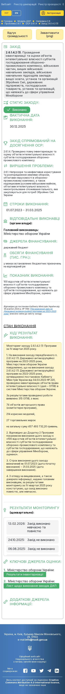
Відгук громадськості (17, 34)
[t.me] (49, 671)
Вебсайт (6, 4)
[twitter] (42, 671)
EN (16, 13)
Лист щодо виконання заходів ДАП (31, 585)
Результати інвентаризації (24, 574)
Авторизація (54, 13)
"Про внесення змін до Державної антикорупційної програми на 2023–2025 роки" (30, 311)
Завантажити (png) (49, 34)
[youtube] (33, 670)
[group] (7, 4)
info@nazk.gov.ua (36, 639)
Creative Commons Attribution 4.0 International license (32, 681)
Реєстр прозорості (49, 4)
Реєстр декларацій (25, 4)
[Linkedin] (57, 671)
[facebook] (25, 671)
